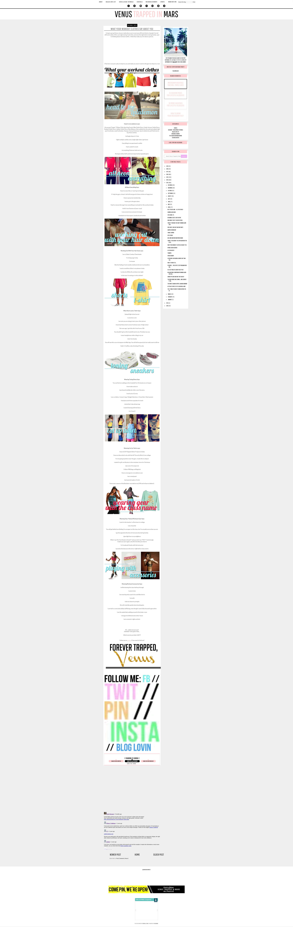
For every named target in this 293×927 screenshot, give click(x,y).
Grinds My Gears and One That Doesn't (176, 276)
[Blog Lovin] (132, 751)
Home (137, 854)
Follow (174, 71)
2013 (167, 182)
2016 (167, 174)
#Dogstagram (171, 255)
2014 (167, 180)
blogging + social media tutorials (175, 130)
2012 (167, 303)
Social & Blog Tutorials (126, 2)
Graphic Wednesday (172, 230)
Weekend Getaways (151, 2)
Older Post (158, 854)
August (169, 196)
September (170, 193)
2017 (167, 171)
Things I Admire (171, 232)
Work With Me (172, 2)
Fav (131, 763)
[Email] (152, 6)
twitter (129, 640)
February (170, 297)
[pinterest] (132, 720)
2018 (167, 169)
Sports (162, 2)
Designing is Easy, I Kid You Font (174, 217)
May (169, 204)
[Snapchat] (158, 6)
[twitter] (132, 700)
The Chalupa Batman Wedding (175, 135)
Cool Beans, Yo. (171, 215)
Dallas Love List (111, 2)
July (169, 199)
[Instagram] (141, 6)
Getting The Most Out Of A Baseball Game (176, 286)
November (170, 188)
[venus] (133, 673)
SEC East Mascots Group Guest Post (176, 270)
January (170, 299)
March (169, 294)
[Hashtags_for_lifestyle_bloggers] (175, 88)
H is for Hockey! (171, 250)
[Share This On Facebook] (132, 761)
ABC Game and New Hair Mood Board (175, 238)
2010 (167, 306)
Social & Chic (146, 923)
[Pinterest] (147, 6)
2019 (167, 166)
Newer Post (115, 854)
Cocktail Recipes (175, 137)
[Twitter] (164, 6)
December (170, 185)
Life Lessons (170, 235)
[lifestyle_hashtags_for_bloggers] (175, 109)
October (170, 190)
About (101, 2)
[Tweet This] (116, 761)
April (169, 207)
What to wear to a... (172, 263)
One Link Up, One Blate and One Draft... (176, 227)
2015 (167, 177)
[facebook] (132, 682)
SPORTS (175, 128)
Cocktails (140, 2)
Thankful (169, 253)
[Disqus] (136, 789)
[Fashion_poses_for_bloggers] (175, 98)
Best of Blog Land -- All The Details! (175, 209)
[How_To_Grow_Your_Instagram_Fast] (175, 119)
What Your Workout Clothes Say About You (177, 245)
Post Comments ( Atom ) (122, 858)
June (169, 201)
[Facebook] (129, 6)
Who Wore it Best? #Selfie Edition (175, 220)
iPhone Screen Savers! (172, 247)
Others (134, 763)
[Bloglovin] (134, 6)
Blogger (156, 923)
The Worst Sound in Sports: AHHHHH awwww (177, 283)
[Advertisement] (132, 51)
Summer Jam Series (172, 212)
